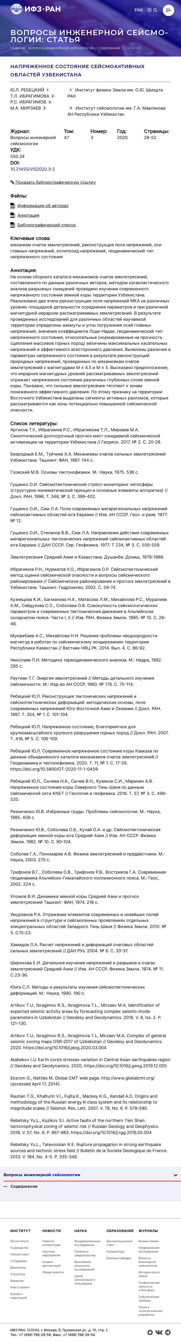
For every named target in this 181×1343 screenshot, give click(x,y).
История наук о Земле (149, 1274)
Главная (17, 48)
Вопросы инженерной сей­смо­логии (42, 1175)
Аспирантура (115, 1251)
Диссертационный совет (119, 1243)
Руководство (19, 1247)
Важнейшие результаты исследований (84, 1265)
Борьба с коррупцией (18, 1295)
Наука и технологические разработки (150, 1310)
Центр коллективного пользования (84, 1279)
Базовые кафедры (119, 1258)
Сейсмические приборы (149, 1298)
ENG (139, 10)
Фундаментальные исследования (87, 1243)
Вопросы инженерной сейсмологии (61, 48)
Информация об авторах (43, 205)
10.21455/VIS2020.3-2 (32, 169)
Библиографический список (46, 224)
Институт (20, 1231)
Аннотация (28, 215)
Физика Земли (148, 1241)
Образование (120, 1231)
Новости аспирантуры (51, 1243)
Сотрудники (18, 1261)
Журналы (148, 1231)
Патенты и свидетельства (84, 1253)
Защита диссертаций (51, 1263)
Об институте (19, 1241)
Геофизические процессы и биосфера (149, 1286)
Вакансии (17, 1280)
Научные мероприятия (51, 1253)
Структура (17, 1274)
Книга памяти (19, 1287)
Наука (80, 1231)
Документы (18, 1267)
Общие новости (53, 1272)
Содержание (109, 48)
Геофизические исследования (149, 1249)
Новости (51, 1231)
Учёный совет (19, 1254)
